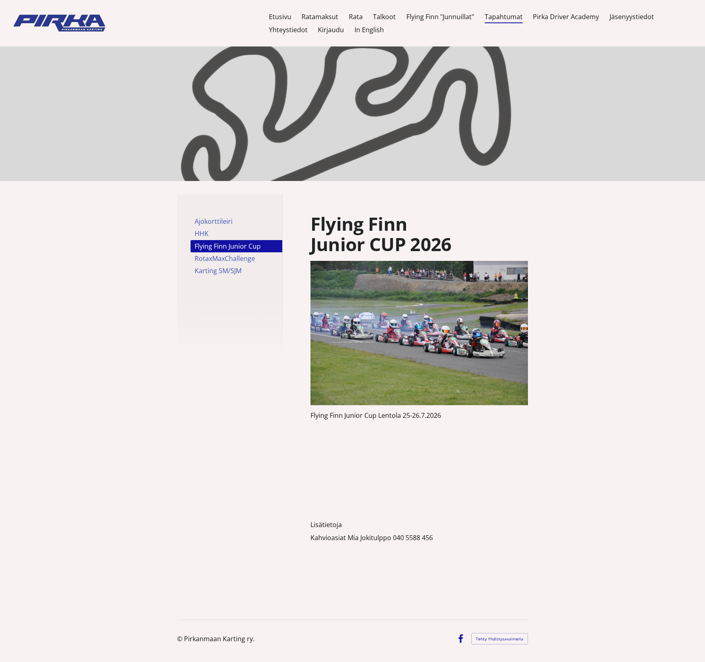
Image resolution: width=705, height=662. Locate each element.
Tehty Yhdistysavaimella (499, 639)
